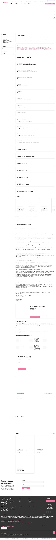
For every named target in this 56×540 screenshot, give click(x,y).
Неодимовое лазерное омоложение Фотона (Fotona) (28, 142)
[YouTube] (50, 512)
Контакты (11, 508)
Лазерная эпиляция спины (22, 92)
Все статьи (53, 433)
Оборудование (12, 501)
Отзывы (11, 502)
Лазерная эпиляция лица (22, 170)
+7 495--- (7, 515)
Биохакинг (3, 53)
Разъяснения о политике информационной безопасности (10, 521)
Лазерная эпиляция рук (22, 149)
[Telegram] (48, 512)
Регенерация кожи (40, 450)
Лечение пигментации (20, 470)
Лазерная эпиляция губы (22, 177)
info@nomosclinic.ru (50, 502)
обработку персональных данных (32, 490)
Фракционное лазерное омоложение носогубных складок (29, 78)
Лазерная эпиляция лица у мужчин (24, 121)
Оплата (20, 502)
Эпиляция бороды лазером (23, 113)
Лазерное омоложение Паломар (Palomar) (26, 135)
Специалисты (12, 507)
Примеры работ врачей (13, 506)
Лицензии (11, 500)
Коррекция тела (4, 46)
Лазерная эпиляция (21, 35)
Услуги (29, 498)
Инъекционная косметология (6, 36)
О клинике (11, 498)
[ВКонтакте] (46, 512)
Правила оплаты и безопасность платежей (7, 526)
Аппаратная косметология (6, 35)
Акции (20, 501)
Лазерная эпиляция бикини (23, 184)
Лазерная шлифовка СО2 (22, 128)
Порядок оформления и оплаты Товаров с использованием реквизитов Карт (12, 520)
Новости (11, 503)
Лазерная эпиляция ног (22, 163)
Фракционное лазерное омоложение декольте (27, 71)
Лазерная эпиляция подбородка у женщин (26, 156)
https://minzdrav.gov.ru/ (27, 517)
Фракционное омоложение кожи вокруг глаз (26, 64)
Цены (20, 500)
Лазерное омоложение (21, 45)
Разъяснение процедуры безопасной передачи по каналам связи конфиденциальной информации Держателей (18, 522)
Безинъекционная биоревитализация (25, 191)
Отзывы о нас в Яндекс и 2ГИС (48, 393)
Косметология (4, 34)
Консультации (30, 503)
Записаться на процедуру (6, 23)
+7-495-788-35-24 (43, 1)
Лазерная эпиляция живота (23, 106)
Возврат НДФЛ (21, 503)
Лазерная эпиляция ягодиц (23, 85)
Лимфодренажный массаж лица (22, 450)
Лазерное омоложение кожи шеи (24, 57)
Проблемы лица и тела (31, 506)
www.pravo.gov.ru (4, 517)
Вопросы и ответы (12, 509)
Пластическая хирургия (5, 48)
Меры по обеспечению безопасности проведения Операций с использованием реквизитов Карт (15, 523)
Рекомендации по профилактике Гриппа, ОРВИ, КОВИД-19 (23, 507)
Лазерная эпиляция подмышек (23, 99)
